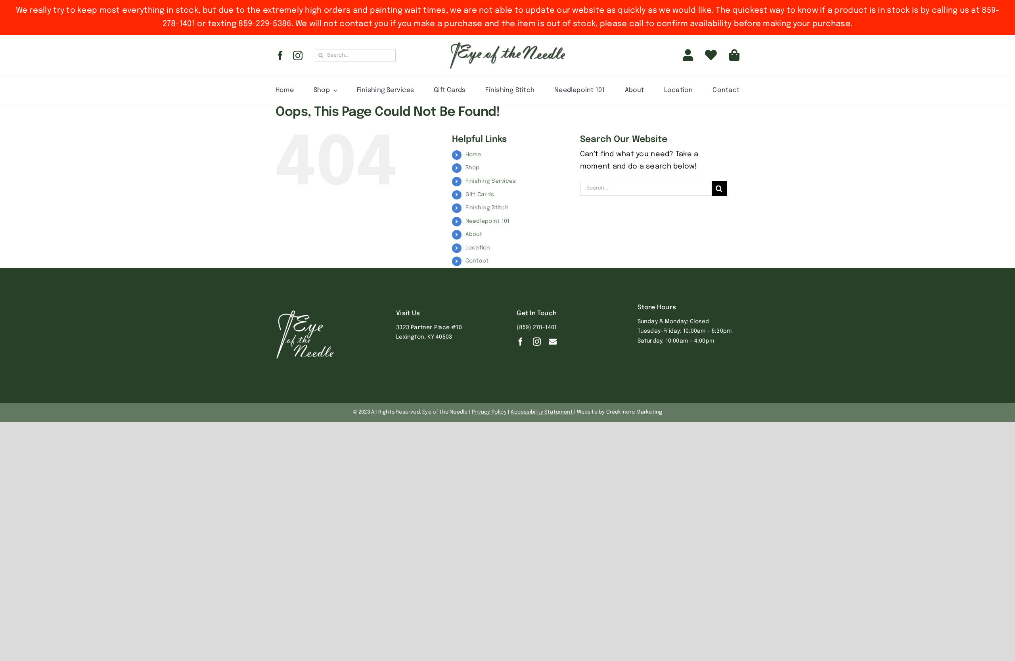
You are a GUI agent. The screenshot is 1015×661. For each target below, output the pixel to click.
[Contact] (553, 342)
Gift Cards (479, 194)
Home (473, 154)
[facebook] (280, 55)
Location (477, 248)
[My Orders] (711, 55)
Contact (477, 261)
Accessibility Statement (542, 412)
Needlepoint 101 (487, 221)
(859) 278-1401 (537, 327)
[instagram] (298, 55)
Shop (472, 168)
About (473, 234)
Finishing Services (490, 181)
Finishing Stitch (487, 208)
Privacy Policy (489, 412)
